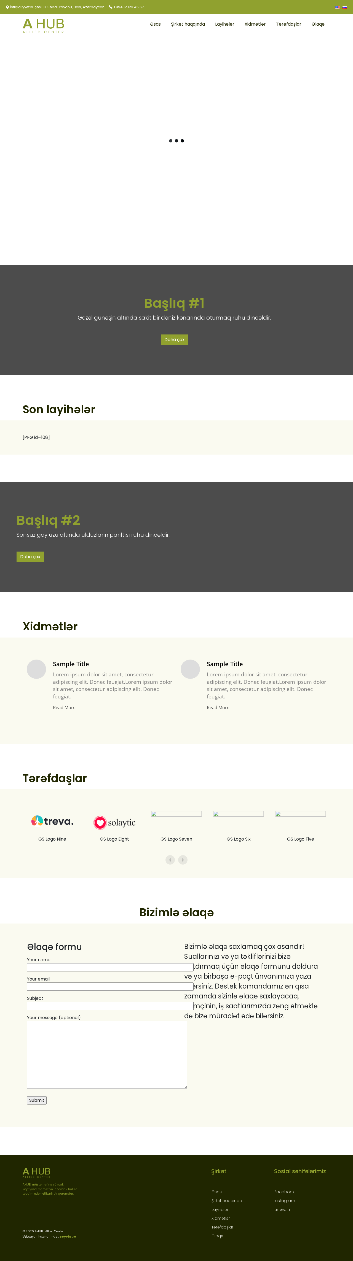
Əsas (155, 24)
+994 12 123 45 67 (128, 7)
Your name (38, 960)
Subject (35, 998)
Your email (38, 979)
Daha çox (174, 339)
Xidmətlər (255, 24)
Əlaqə (318, 24)
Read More (64, 707)
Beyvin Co (68, 1236)
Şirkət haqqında (188, 24)
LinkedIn (282, 1209)
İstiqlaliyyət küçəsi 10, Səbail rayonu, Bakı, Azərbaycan (57, 7)
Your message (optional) (54, 1017)
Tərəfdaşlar (288, 24)
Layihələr (224, 24)
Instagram (284, 1200)
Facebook (284, 1192)
